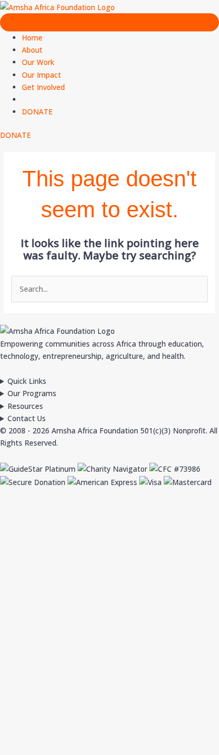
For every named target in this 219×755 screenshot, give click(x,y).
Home (32, 37)
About (32, 50)
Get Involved (43, 87)
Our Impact (41, 75)
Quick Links (26, 381)
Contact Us (26, 418)
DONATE (37, 111)
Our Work (38, 62)
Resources (25, 406)
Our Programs (31, 393)
